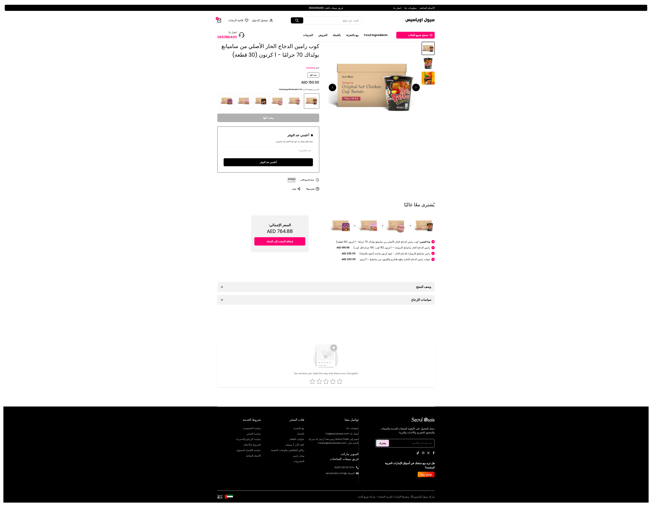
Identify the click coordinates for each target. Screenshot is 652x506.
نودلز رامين (298, 455)
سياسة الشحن (254, 433)
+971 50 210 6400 (344, 467)
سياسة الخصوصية (252, 428)
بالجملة (300, 433)
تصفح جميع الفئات (418, 35)
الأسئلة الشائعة (427, 8)
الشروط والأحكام (252, 444)
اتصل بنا (397, 8)
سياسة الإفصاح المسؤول (248, 450)
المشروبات (298, 461)
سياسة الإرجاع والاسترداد (248, 439)
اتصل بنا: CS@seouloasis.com (342, 433)
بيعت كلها (268, 118)
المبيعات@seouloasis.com (340, 473)
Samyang (310, 68)
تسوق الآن (292, 8)
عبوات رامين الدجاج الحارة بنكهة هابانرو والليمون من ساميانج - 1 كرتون (395, 259)
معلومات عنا (410, 8)
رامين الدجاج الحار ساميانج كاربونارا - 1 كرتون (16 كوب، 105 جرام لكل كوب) (391, 247)
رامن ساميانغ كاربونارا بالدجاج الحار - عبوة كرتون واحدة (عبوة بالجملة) (394, 253)
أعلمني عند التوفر (268, 162)
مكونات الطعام (296, 439)
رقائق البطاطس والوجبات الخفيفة (287, 450)
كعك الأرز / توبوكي (294, 444)
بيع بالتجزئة (298, 428)
